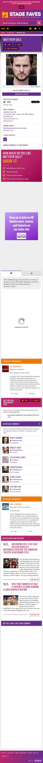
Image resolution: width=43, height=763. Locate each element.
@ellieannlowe (16, 489)
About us (36, 753)
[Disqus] (21, 657)
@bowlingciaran (17, 470)
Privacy (30, 753)
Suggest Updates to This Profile (15, 145)
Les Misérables (16, 366)
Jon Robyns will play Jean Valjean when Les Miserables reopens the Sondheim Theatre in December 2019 (20, 548)
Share (19, 44)
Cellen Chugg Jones (17, 457)
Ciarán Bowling (16, 467)
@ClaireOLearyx (17, 479)
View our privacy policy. (24, 3)
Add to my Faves (12, 48)
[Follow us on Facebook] (39, 28)
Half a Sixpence (16, 504)
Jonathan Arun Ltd (9, 112)
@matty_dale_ (8, 105)
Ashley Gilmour (16, 437)
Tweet (9, 44)
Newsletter (31, 28)
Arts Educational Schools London (14, 128)
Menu (3, 28)
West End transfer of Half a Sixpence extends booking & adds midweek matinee (21, 586)
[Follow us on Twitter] (35, 28)
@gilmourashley (17, 440)
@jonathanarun (8, 121)
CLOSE (21, 7)
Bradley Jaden (15, 447)
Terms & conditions (21, 753)
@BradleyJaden (17, 450)
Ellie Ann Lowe (15, 486)
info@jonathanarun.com (10, 119)
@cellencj (15, 460)
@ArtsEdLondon (8, 130)
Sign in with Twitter (21, 94)
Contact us (5, 756)
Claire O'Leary (15, 477)
